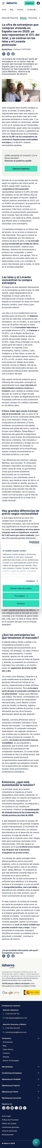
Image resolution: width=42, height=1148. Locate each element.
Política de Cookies (9, 1123)
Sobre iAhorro (8, 1049)
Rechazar (21, 603)
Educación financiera (10, 18)
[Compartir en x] (4, 54)
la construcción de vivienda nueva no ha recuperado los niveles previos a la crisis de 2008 (20, 812)
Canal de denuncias (9, 1131)
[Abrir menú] (3, 3)
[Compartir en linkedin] (8, 54)
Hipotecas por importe (11, 1085)
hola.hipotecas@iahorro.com (16, 1018)
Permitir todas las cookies (21, 588)
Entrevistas (32, 18)
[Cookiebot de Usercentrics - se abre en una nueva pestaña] (29, 542)
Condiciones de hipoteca (12, 1073)
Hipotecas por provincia (11, 1098)
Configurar (30, 581)
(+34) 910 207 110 (12, 1014)
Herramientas (7, 1067)
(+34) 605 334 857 (12, 1028)
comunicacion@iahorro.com (15, 1032)
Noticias (20, 10)
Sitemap (6, 1057)
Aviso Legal (6, 1116)
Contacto (6, 1053)
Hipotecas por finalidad (11, 1079)
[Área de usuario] (38, 3)
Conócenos (6, 1038)
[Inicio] (12, 3)
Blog (11, 10)
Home (4, 10)
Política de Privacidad (10, 1120)
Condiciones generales (10, 1127)
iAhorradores (8, 1042)
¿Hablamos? (29, 3)
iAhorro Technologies (11, 1060)
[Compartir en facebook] (13, 54)
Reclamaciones (7, 1135)
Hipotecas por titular (10, 1092)
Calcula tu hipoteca (21, 169)
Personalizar (20, 596)
